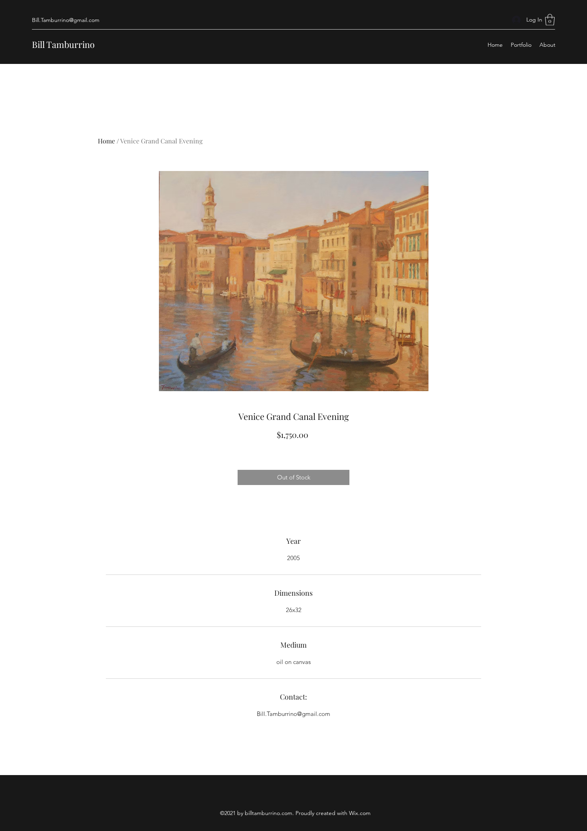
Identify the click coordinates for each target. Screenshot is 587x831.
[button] (550, 20)
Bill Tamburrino (63, 44)
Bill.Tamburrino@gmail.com (65, 20)
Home (106, 141)
